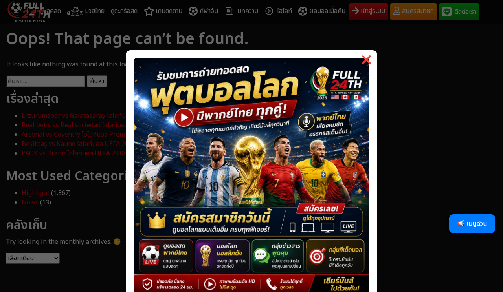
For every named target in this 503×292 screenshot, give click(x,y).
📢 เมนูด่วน (472, 223)
